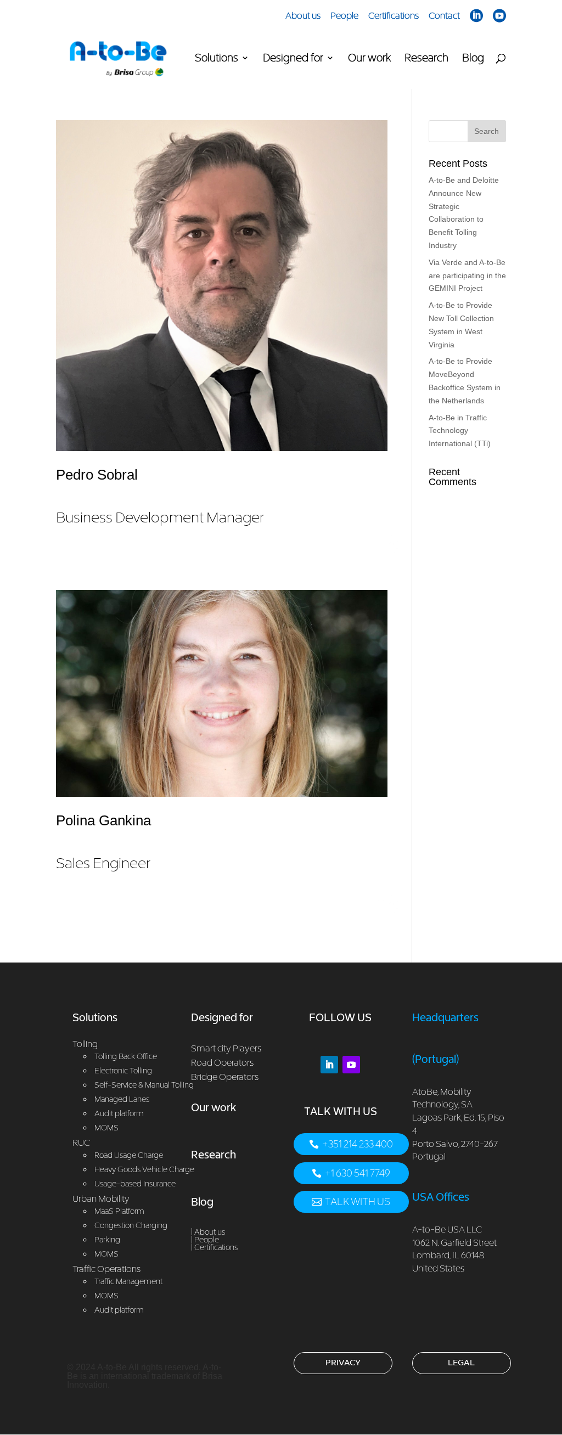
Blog (473, 59)
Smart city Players (226, 1048)
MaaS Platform (119, 1210)
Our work (369, 59)
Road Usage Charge (128, 1155)
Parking (107, 1239)
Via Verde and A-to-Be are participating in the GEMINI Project (467, 275)
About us (303, 16)
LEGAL (461, 1362)
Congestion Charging (130, 1225)
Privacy (343, 1362)
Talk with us (357, 1201)
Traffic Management (128, 1281)
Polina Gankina (103, 841)
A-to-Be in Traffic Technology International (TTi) (460, 430)
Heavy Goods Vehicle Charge (144, 1169)
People (344, 16)
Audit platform (119, 1309)
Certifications (393, 16)
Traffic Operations (106, 1268)
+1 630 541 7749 (357, 1173)
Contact (444, 16)
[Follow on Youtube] (351, 1064)
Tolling (85, 1043)
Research (426, 59)
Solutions (216, 59)
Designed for (293, 59)
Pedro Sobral (160, 496)
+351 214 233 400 (357, 1144)
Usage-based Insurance (135, 1183)
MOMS (106, 1253)
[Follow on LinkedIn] (329, 1064)
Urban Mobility (101, 1198)
